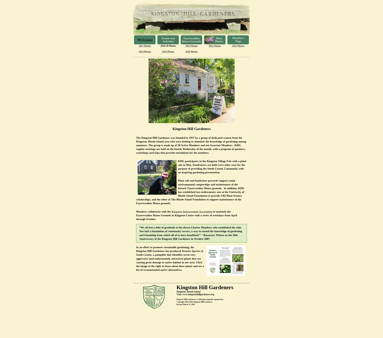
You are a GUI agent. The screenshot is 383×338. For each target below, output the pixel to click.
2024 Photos (145, 51)
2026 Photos (191, 51)
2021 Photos (191, 46)
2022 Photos (215, 46)
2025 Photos (168, 51)
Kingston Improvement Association (192, 211)
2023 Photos (238, 46)
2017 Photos (145, 46)
